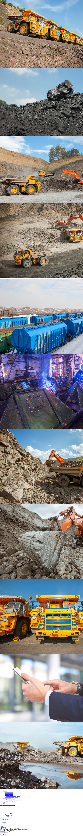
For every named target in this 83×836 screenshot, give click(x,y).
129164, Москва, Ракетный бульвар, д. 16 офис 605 (9, 808)
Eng (2, 826)
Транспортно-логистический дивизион (12, 796)
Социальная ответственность (10, 799)
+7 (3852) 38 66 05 (8, 816)
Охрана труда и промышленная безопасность (13, 800)
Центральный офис (4, 805)
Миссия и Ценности (9, 793)
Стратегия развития (9, 794)
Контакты (4, 803)
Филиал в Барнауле (11, 805)
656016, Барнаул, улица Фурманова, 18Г (9, 814)
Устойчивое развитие (7, 798)
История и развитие (9, 792)
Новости (4, 802)
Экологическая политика (10, 801)
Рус (1, 826)
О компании (5, 791)
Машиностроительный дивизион (11, 797)
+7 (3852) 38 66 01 (9, 815)
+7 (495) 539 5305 (9, 809)
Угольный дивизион (9, 795)
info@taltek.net (7, 810)
